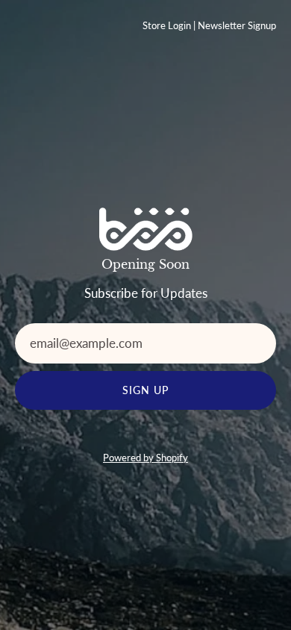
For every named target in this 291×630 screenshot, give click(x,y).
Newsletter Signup (237, 25)
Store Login (167, 25)
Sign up (145, 390)
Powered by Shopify (145, 458)
